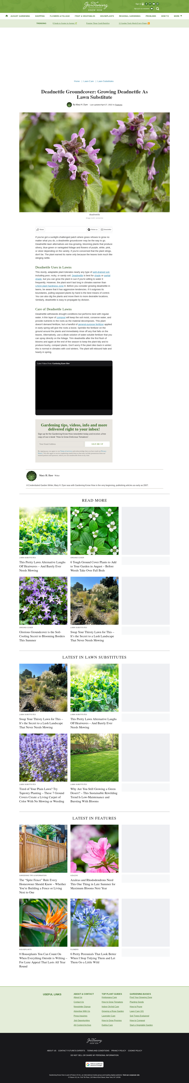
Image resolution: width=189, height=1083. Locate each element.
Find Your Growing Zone (141, 997)
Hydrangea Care (109, 997)
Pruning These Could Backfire (97, 23)
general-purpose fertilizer (91, 324)
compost (61, 317)
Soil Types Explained (139, 1016)
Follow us (94, 229)
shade (97, 275)
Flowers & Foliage (60, 16)
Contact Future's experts (71, 1051)
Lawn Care (88, 81)
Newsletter (107, 229)
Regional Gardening (130, 16)
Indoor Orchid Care (110, 1007)
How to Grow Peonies (112, 1020)
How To (165, 16)
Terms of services (66, 451)
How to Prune (136, 1007)
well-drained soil (101, 272)
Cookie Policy (135, 1051)
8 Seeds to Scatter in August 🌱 (65, 23)
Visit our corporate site (131, 1075)
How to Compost (137, 1020)
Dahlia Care (107, 1025)
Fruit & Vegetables (85, 16)
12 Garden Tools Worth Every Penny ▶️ (134, 23)
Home (77, 81)
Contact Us (79, 1002)
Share (42, 229)
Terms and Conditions (98, 1051)
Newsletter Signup (82, 1007)
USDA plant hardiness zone (49, 286)
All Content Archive (82, 1025)
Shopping (40, 16)
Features (118, 105)
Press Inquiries (80, 1016)
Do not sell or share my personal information (95, 1055)
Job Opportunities (82, 1020)
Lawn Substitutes (105, 81)
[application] (73, 388)
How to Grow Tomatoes (112, 1002)
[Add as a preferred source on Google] (94, 1064)
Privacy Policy (118, 1051)
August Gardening (20, 16)
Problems (151, 16)
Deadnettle (77, 275)
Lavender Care (108, 1016)
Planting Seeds (137, 1002)
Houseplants (107, 16)
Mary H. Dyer (82, 105)
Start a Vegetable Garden (141, 1025)
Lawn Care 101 (137, 1011)
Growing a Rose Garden (113, 1011)
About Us (78, 997)
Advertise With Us (82, 1011)
